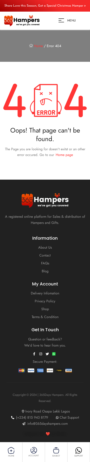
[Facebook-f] (34, 354)
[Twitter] (47, 354)
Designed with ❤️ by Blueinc (45, 433)
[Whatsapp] (78, 450)
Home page (64, 154)
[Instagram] (40, 354)
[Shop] (11, 450)
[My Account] (33, 450)
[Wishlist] (56, 450)
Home (38, 45)
